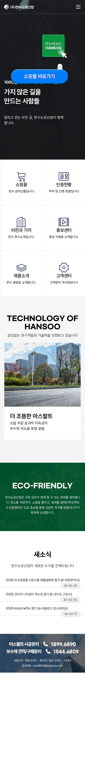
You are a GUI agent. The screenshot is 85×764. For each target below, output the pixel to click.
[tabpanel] (42, 408)
